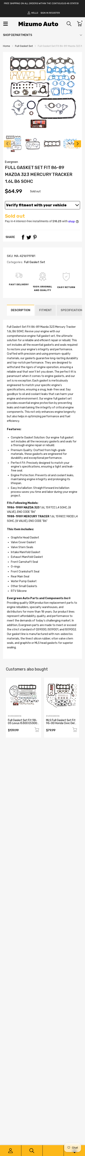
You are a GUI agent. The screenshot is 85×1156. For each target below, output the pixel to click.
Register (54, 13)
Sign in (44, 13)
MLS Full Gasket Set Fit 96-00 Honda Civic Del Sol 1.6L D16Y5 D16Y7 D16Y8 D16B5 (61, 725)
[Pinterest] (34, 237)
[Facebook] (23, 237)
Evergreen (11, 162)
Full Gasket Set (34, 262)
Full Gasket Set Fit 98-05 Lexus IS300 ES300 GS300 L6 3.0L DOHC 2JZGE (22, 725)
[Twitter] (28, 237)
